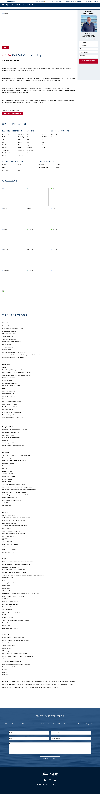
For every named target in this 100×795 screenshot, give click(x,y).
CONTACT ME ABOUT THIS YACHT (89, 61)
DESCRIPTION (59, 8)
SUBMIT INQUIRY (50, 758)
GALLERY (53, 8)
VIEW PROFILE (88, 39)
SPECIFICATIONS (46, 8)
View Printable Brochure (12, 113)
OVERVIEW (39, 8)
